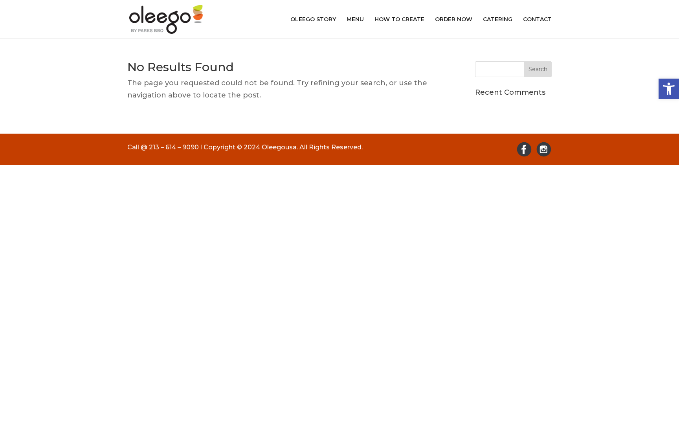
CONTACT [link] (537, 20)
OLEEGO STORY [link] (313, 20)
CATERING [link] (497, 20)
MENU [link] (355, 20)
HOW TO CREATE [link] (399, 20)
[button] (538, 69)
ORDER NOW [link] (453, 20)
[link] (669, 89)
